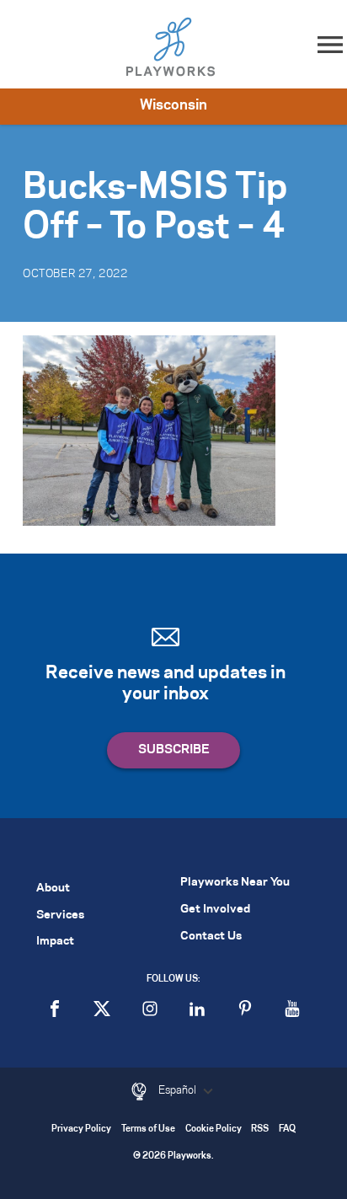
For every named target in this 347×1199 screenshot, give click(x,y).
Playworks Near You (235, 882)
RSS (260, 1129)
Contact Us (211, 936)
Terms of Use (148, 1129)
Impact (55, 941)
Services (60, 915)
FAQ (287, 1129)
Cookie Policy (213, 1129)
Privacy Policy (81, 1129)
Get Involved (215, 909)
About (53, 888)
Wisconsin (173, 105)
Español (178, 1090)
